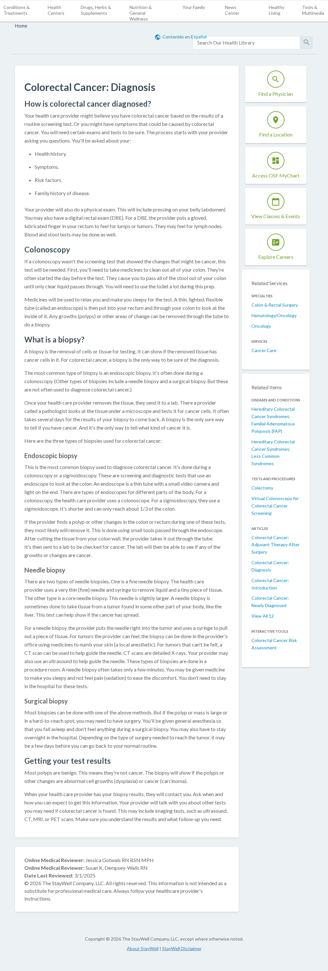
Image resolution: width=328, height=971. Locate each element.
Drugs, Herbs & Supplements (96, 10)
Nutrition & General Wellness (140, 12)
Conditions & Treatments (17, 10)
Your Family (194, 7)
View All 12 (262, 616)
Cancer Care (263, 350)
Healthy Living (276, 10)
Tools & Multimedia (313, 10)
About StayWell (143, 948)
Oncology (261, 326)
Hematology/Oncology (274, 315)
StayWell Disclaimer (181, 948)
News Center (232, 10)
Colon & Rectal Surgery (274, 305)
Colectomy (262, 487)
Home (21, 26)
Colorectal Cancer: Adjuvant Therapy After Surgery (275, 545)
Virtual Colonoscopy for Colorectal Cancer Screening (275, 506)
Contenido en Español (184, 36)
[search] (246, 43)
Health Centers (56, 10)
